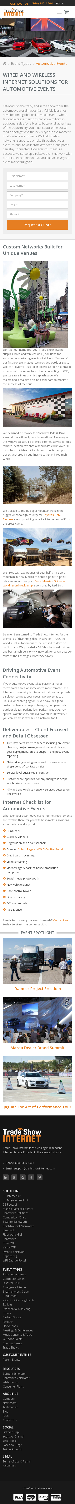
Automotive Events (14, 1274)
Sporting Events (12, 1343)
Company (9, 1398)
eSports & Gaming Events (18, 1300)
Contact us (60, 920)
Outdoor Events (12, 1339)
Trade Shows (11, 1347)
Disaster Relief (11, 1283)
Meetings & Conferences (18, 1330)
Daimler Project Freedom (37, 988)
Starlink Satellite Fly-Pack (18, 1209)
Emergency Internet (15, 1287)
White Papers (11, 1382)
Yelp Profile (10, 1441)
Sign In (60, 3)
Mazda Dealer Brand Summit (37, 1047)
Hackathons (10, 1326)
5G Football (10, 1204)
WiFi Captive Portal (14, 1260)
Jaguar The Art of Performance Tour (37, 1107)
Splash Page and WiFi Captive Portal (40, 849)
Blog (5, 1411)
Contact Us (10, 1420)
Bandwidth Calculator (16, 1378)
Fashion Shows (12, 1317)
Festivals (8, 1322)
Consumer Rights (13, 1386)
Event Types (21, 63)
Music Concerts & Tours (17, 1334)
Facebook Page (12, 1445)
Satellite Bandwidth (15, 1221)
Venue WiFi (9, 1247)
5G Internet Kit (12, 1196)
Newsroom (10, 1403)
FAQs (6, 1416)
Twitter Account (12, 1449)
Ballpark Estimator (14, 1373)
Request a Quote (37, 225)
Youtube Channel (13, 1436)
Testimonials (10, 1407)
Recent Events (11, 1359)
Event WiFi (9, 1243)
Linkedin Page (11, 1432)
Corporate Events (14, 1279)
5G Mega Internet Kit (15, 1200)
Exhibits (7, 1304)
